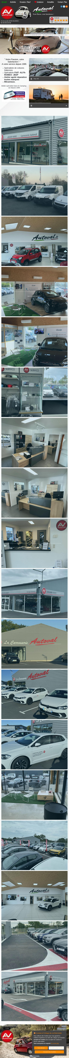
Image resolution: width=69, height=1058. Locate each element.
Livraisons (40, 2)
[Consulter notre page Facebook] (61, 6)
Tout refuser (41, 1048)
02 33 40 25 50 (6, 23)
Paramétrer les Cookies (56, 1048)
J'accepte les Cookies (49, 1052)
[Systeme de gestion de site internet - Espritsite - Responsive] (34, 1056)
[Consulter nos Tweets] (64, 6)
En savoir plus (55, 1043)
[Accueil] (43, 9)
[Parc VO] (30, 67)
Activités (13, 2)
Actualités (50, 2)
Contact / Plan (62, 2)
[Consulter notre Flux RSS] (66, 6)
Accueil (4, 2)
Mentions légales (62, 1028)
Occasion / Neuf (25, 2)
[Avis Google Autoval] (59, 20)
